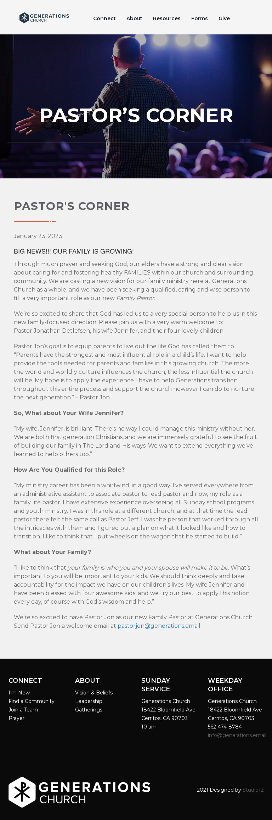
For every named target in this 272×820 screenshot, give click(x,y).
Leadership (88, 701)
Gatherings (88, 710)
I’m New (19, 692)
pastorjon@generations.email (159, 625)
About (134, 18)
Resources (167, 18)
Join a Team (23, 710)
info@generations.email (238, 735)
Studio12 (253, 790)
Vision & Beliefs (94, 692)
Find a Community (31, 701)
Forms (199, 18)
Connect (104, 18)
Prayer (16, 718)
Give (224, 18)
